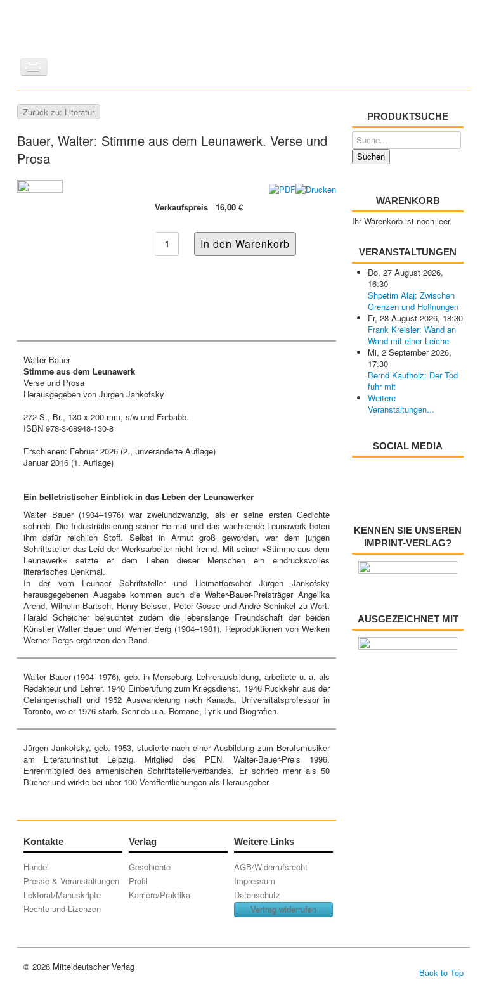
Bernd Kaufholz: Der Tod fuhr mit (413, 380)
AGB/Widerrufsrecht (271, 867)
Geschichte (150, 867)
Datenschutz (257, 895)
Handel (36, 867)
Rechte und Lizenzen (62, 909)
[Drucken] (315, 188)
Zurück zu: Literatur (58, 112)
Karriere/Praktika (159, 895)
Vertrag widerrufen (283, 909)
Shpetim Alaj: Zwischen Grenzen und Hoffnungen (413, 300)
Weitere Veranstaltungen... (401, 403)
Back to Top (441, 973)
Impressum (254, 881)
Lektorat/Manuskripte (62, 895)
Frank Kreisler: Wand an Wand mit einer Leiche (412, 335)
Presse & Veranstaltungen (71, 881)
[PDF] (282, 188)
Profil (138, 881)
